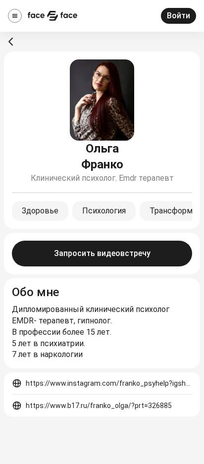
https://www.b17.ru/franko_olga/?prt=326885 (99, 406)
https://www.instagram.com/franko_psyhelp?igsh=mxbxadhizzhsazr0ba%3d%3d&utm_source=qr (109, 383)
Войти (178, 15)
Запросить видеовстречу (102, 253)
